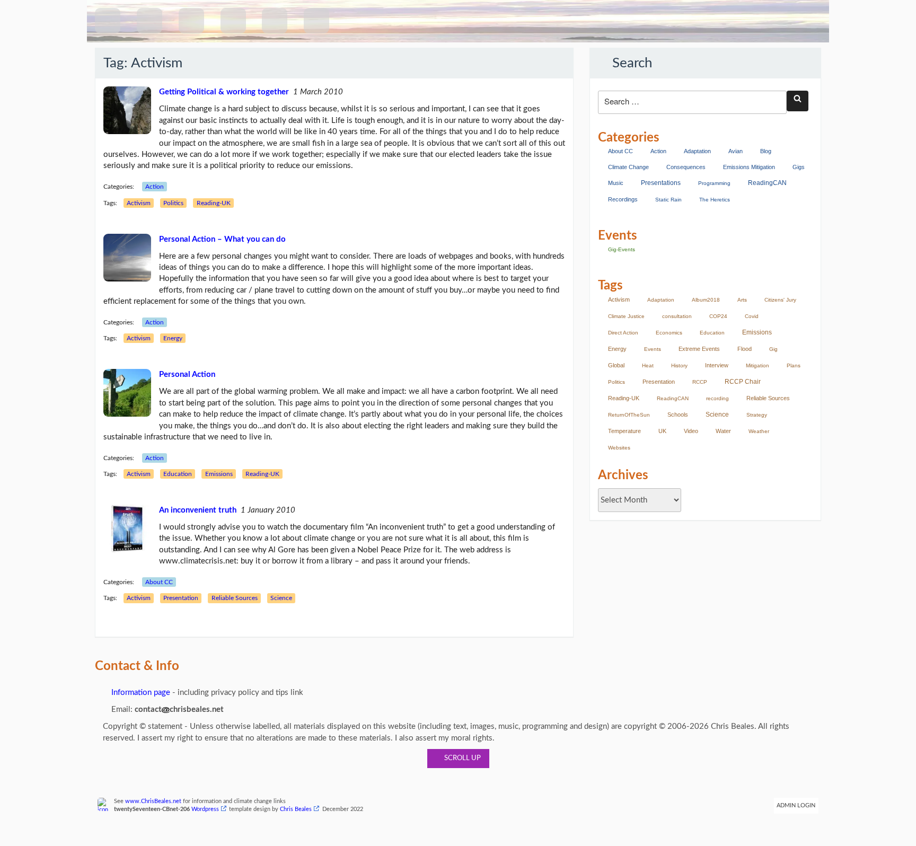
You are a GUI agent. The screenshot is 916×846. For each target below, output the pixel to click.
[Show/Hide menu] (149, 20)
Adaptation (697, 151)
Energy (172, 338)
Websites (619, 448)
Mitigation (757, 365)
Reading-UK (214, 203)
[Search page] (191, 20)
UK (662, 431)
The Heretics (714, 199)
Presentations (661, 182)
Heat (648, 365)
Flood (744, 349)
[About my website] (316, 20)
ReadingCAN (767, 183)
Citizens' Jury (780, 300)
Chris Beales (296, 809)
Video (691, 431)
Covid (752, 316)
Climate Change (628, 167)
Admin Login (796, 805)
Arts (742, 300)
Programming (714, 183)
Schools (677, 414)
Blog (765, 151)
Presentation (180, 598)
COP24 (718, 316)
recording (717, 398)
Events (652, 349)
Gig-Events (621, 249)
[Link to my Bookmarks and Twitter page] (233, 20)
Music (615, 183)
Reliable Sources (235, 598)
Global (616, 365)
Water (723, 431)
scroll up (461, 758)
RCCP (699, 382)
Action (154, 186)
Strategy (756, 415)
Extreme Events (699, 349)
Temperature (624, 431)
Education (177, 474)
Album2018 (706, 300)
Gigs (798, 167)
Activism (139, 203)
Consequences (686, 167)
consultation (677, 316)
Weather (758, 431)
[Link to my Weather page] (274, 20)
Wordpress (205, 809)
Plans (793, 365)
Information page (139, 693)
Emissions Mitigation (749, 167)
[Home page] (107, 20)
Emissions (219, 474)
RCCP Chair (743, 381)
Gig (773, 349)
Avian (735, 151)
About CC (159, 582)
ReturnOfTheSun (629, 415)
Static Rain (668, 199)
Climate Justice (626, 316)
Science (281, 598)
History (679, 365)
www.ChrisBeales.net (153, 801)
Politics (173, 203)
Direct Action (623, 333)
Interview (716, 365)
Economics (669, 333)
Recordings (623, 199)
